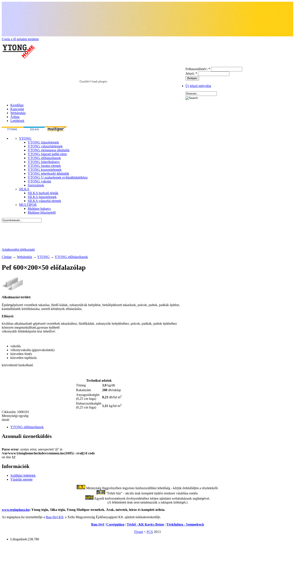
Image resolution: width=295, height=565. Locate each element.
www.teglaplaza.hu (16, 510)
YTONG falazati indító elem (47, 154)
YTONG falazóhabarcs (44, 162)
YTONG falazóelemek (43, 142)
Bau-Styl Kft (54, 517)
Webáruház (18, 113)
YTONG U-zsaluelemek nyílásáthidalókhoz (58, 177)
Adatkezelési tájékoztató (18, 249)
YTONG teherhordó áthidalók (48, 173)
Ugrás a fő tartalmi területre (20, 39)
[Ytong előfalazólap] (12, 290)
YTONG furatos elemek (44, 166)
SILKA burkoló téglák (43, 193)
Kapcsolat (17, 109)
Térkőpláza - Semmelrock (185, 524)
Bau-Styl (97, 524)
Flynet (138, 532)
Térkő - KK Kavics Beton (145, 524)
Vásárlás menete (21, 479)
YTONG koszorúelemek (45, 169)
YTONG (25, 138)
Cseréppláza (115, 524)
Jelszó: (191, 73)
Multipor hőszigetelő (42, 212)
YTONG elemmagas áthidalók (49, 150)
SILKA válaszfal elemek (44, 201)
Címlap (7, 257)
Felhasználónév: (198, 69)
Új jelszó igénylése (198, 86)
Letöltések (17, 121)
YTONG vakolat (39, 181)
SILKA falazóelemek (42, 197)
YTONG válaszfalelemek (45, 146)
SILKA (24, 189)
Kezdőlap (17, 105)
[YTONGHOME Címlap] (19, 65)
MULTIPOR (28, 205)
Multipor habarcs (39, 208)
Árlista (14, 117)
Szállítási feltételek (23, 475)
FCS (150, 532)
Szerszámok (36, 185)
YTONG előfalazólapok (44, 158)
